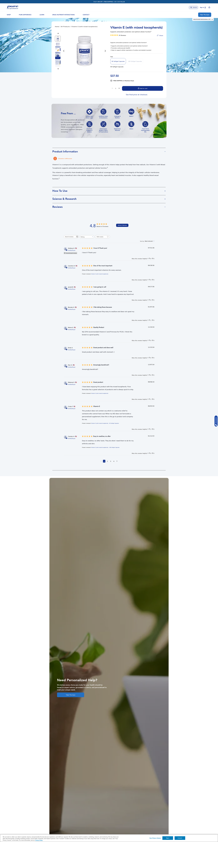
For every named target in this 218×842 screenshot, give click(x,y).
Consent (180, 838)
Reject (167, 838)
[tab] (57, 38)
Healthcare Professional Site (201, 19)
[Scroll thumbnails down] (58, 69)
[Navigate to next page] (117, 461)
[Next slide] (106, 51)
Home (57, 26)
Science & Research (64, 199)
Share (161, 35)
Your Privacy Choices (155, 838)
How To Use (59, 191)
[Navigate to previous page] (101, 461)
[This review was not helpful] (152, 258)
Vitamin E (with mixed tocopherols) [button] (99, 274)
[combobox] (87, 236)
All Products (65, 26)
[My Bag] (209, 7)
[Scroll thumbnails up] (58, 33)
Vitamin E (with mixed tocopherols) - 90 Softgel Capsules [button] (105, 423)
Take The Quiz (70, 695)
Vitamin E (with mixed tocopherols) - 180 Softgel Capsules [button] (105, 447)
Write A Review (122, 225)
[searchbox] (70, 236)
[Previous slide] (63, 51)
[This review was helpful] (149, 258)
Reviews (57, 207)
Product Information (65, 151)
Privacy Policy (39, 840)
